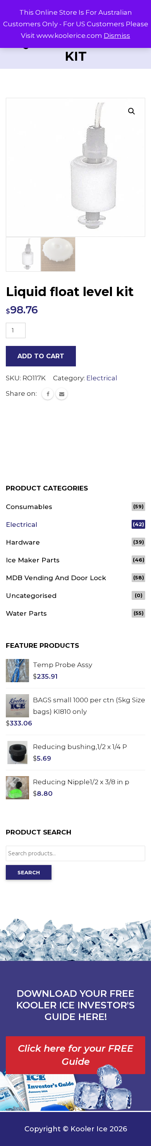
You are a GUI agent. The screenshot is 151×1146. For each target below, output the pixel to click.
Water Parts (26, 613)
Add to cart (40, 356)
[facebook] (47, 394)
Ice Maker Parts (33, 560)
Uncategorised (31, 595)
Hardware (23, 542)
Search (28, 872)
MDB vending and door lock (56, 578)
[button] (132, 111)
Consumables (29, 507)
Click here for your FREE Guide (75, 1055)
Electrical (101, 378)
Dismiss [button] (117, 35)
